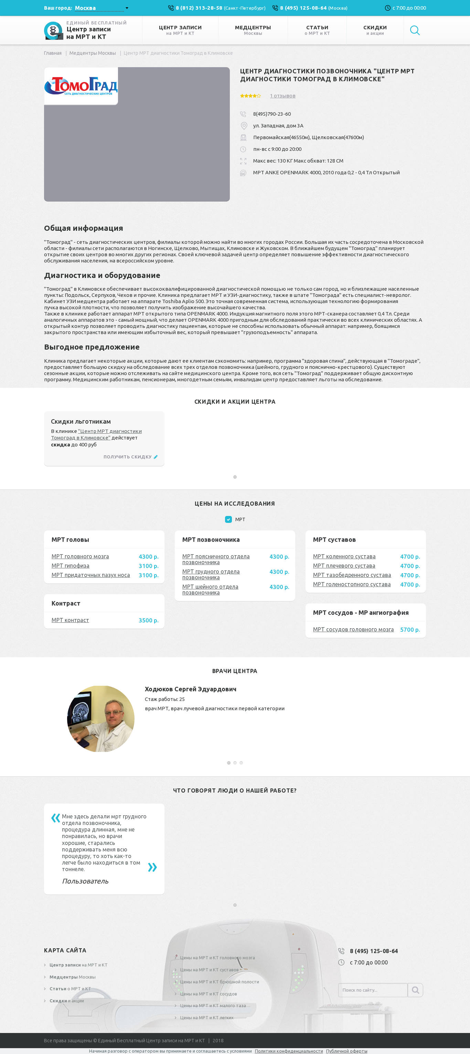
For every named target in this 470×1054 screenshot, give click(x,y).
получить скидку (128, 456)
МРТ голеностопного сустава (352, 584)
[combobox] (101, 8)
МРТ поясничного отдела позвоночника (216, 559)
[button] (235, 477)
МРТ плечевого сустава (344, 565)
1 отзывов (283, 96)
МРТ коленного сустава (344, 556)
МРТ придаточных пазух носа (91, 575)
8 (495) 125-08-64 (374, 951)
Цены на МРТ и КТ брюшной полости (219, 981)
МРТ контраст (70, 620)
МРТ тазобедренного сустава (352, 575)
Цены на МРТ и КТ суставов (209, 969)
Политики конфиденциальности (289, 1050)
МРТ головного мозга (80, 556)
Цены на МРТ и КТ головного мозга (217, 957)
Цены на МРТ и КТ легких (206, 1017)
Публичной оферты (346, 1050)
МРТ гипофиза (70, 565)
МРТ (240, 519)
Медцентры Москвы (93, 53)
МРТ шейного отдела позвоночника (210, 589)
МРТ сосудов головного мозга (353, 629)
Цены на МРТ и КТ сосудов (208, 993)
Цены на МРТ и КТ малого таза (212, 1005)
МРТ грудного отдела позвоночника (211, 574)
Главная (53, 53)
